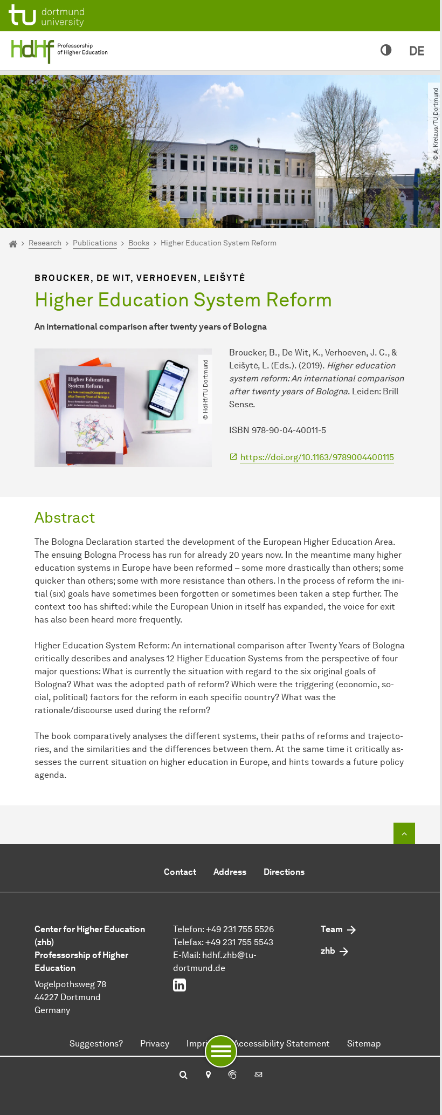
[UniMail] (258, 1075)
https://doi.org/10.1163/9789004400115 (317, 457)
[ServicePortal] (232, 1075)
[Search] (183, 1075)
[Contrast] (386, 50)
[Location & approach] (207, 1075)
